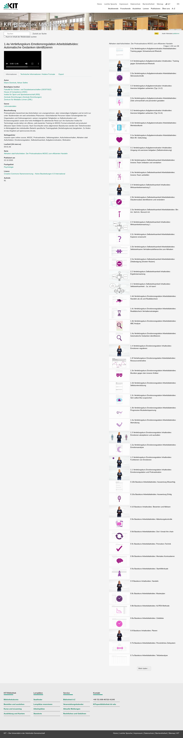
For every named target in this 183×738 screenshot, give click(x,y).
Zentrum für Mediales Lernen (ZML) (18, 100)
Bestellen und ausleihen (14, 704)
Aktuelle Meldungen (71, 709)
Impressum (123, 4)
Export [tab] (61, 74)
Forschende (125, 9)
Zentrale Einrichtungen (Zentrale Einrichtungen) (23, 97)
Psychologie (8, 167)
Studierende (113, 9)
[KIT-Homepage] (11, 6)
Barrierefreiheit (148, 4)
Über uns (166, 9)
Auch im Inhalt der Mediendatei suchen (21, 37)
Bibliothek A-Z (69, 700)
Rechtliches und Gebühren (74, 714)
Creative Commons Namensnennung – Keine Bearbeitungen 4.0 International (35, 174)
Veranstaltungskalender (73, 704)
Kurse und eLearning (13, 709)
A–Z (173, 9)
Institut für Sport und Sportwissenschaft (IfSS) (22, 94)
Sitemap (160, 4)
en (178, 4)
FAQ (156, 33)
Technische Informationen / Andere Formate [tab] (37, 74)
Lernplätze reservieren (42, 704)
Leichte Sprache (110, 4)
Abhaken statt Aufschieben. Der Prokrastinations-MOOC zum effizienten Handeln (36, 153)
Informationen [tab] (11, 74)
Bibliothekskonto (11, 700)
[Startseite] (178, 8)
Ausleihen (136, 9)
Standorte (37, 714)
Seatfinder (37, 700)
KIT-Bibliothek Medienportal (37, 24)
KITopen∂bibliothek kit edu (104, 704)
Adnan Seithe (22, 83)
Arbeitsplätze (39, 709)
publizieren (176, 33)
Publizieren (155, 9)
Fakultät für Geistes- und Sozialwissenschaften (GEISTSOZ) (27, 89)
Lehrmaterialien (10, 106)
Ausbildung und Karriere (14, 714)
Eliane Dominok (10, 83)
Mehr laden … (144, 668)
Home (99, 4)
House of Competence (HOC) (15, 92)
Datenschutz (135, 4)
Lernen (146, 9)
